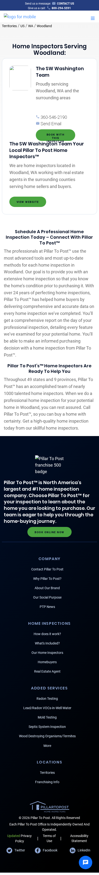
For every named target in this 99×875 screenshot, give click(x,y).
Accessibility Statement (79, 838)
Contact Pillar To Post (47, 569)
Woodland (44, 26)
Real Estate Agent (47, 671)
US (22, 26)
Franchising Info (47, 782)
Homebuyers (47, 662)
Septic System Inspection (47, 727)
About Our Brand (47, 588)
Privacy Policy (19, 838)
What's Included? (47, 643)
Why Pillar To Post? (47, 579)
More (47, 746)
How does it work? (47, 634)
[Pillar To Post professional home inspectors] (20, 16)
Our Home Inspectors (47, 653)
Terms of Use (49, 838)
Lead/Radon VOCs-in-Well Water (47, 708)
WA (30, 26)
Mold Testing (47, 717)
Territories (9, 26)
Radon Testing (47, 698)
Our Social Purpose (47, 597)
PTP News (47, 607)
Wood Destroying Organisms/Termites (47, 736)
